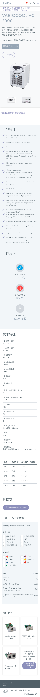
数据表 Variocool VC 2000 (17, 507)
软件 (26, 539)
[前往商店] (30, 3)
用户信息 (9, 542)
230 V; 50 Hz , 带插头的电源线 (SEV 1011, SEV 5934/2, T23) (19, 40)
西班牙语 (30, 559)
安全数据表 (10, 539)
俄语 (11, 562)
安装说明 (27, 545)
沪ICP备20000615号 (30, 694)
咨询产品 (10, 55)
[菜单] (38, 3)
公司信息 (6, 690)
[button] (26, 3)
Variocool (24, 10)
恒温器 (27, 8)
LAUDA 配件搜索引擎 (30, 665)
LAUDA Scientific (8, 683)
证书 (26, 542)
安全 (32, 690)
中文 (29, 562)
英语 (29, 557)
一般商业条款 (13, 690)
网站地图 (6, 692)
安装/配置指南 (11, 545)
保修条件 (21, 690)
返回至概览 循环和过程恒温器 (13, 113)
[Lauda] (6, 2)
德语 (11, 557)
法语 (11, 559)
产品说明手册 (29, 536)
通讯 (4, 686)
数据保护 (27, 690)
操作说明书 (10, 536)
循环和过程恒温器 (12, 10)
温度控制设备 (17, 8)
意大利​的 (12, 565)
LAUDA (6, 8)
